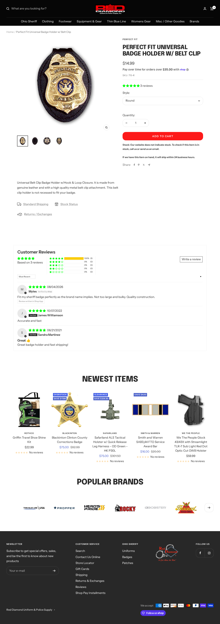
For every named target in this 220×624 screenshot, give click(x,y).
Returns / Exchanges (38, 214)
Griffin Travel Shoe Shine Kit (29, 440)
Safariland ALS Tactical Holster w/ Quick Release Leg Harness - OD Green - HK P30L (110, 444)
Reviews (81, 587)
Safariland (110, 433)
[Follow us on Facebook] (200, 553)
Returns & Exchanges (90, 581)
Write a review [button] (191, 259)
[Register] (54, 571)
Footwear (65, 21)
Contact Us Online (88, 557)
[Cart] (212, 8)
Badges (127, 557)
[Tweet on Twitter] (143, 165)
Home (10, 31)
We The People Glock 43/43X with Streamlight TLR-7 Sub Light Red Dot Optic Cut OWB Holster (190, 444)
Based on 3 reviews (30, 262)
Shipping (81, 575)
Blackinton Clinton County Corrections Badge (69, 440)
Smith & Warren (150, 433)
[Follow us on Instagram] (209, 553)
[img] (37, 287)
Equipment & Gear (89, 21)
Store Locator (85, 563)
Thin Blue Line (116, 21)
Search (80, 551)
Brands (194, 21)
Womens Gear (141, 21)
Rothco (29, 433)
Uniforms (128, 551)
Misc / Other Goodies (170, 21)
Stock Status (69, 204)
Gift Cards (82, 569)
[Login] (204, 8)
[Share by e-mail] (149, 165)
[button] (131, 86)
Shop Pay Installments (90, 593)
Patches (127, 563)
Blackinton (69, 433)
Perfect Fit (130, 39)
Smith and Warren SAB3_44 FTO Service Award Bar (150, 442)
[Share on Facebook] (134, 165)
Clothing (48, 21)
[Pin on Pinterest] (138, 165)
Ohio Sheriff (29, 21)
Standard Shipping (35, 204)
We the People (191, 433)
